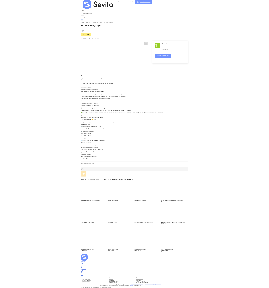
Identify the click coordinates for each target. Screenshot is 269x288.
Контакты (138, 280)
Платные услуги (113, 282)
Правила (111, 280)
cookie (131, 285)
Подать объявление (143, 2)
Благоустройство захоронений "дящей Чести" (118, 179)
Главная (88, 22)
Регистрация (139, 279)
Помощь (111, 279)
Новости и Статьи (140, 281)
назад (82, 22)
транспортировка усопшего (112, 79)
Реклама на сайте (114, 281)
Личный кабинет (131, 1)
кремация (102, 79)
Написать (165, 50)
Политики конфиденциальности (153, 284)
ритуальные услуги (89, 79)
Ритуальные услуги (97, 22)
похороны (97, 79)
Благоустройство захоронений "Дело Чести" (98, 83)
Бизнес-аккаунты (122, 1)
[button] (145, 43)
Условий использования (137, 284)
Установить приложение (142, 282)
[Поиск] (82, 15)
